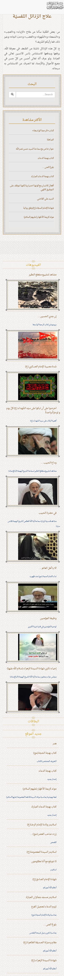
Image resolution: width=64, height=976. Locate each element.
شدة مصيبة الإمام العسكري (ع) (41, 366)
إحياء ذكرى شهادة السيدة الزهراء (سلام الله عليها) (32, 668)
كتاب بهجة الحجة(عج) (45, 753)
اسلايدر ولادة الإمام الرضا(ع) (42, 824)
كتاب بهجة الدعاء (46, 158)
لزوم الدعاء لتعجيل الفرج (44, 906)
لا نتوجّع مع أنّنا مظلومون (44, 861)
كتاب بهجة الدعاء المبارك (42, 176)
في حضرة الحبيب (48, 513)
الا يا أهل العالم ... (48, 568)
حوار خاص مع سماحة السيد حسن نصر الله (35, 149)
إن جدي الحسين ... (47, 316)
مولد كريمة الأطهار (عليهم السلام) (39, 217)
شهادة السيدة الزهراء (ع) (44, 960)
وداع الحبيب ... (49, 462)
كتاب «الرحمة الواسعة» (43, 130)
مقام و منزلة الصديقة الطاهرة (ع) (40, 942)
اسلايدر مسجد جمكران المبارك (41, 897)
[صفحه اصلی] (55, 5)
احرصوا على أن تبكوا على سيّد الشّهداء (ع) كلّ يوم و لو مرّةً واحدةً (33, 410)
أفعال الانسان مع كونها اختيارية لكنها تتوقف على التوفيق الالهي (32, 187)
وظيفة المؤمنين (48, 618)
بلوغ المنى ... (48, 167)
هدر (55, 743)
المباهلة (50, 140)
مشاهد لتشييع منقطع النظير (43, 274)
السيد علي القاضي (45, 199)
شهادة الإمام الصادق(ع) (45, 879)
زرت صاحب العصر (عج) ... (43, 834)
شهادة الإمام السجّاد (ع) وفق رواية (38, 208)
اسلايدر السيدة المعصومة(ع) (42, 852)
